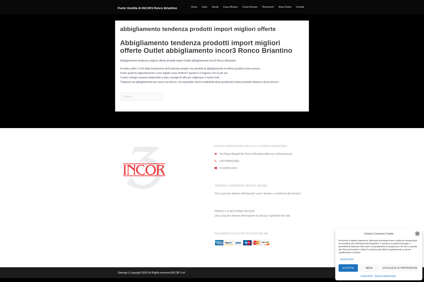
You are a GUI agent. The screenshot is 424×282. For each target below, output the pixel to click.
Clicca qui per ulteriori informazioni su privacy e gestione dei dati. (252, 215)
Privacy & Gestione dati (385, 276)
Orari (204, 6)
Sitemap (122, 272)
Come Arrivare (250, 6)
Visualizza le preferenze (399, 267)
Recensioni (268, 6)
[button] (417, 233)
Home (194, 6)
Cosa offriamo (230, 6)
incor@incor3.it (228, 168)
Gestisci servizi (347, 259)
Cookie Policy (367, 276)
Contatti (300, 6)
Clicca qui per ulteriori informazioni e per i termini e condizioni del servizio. (257, 193)
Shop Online (284, 6)
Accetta (348, 267)
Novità (215, 6)
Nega (369, 267)
